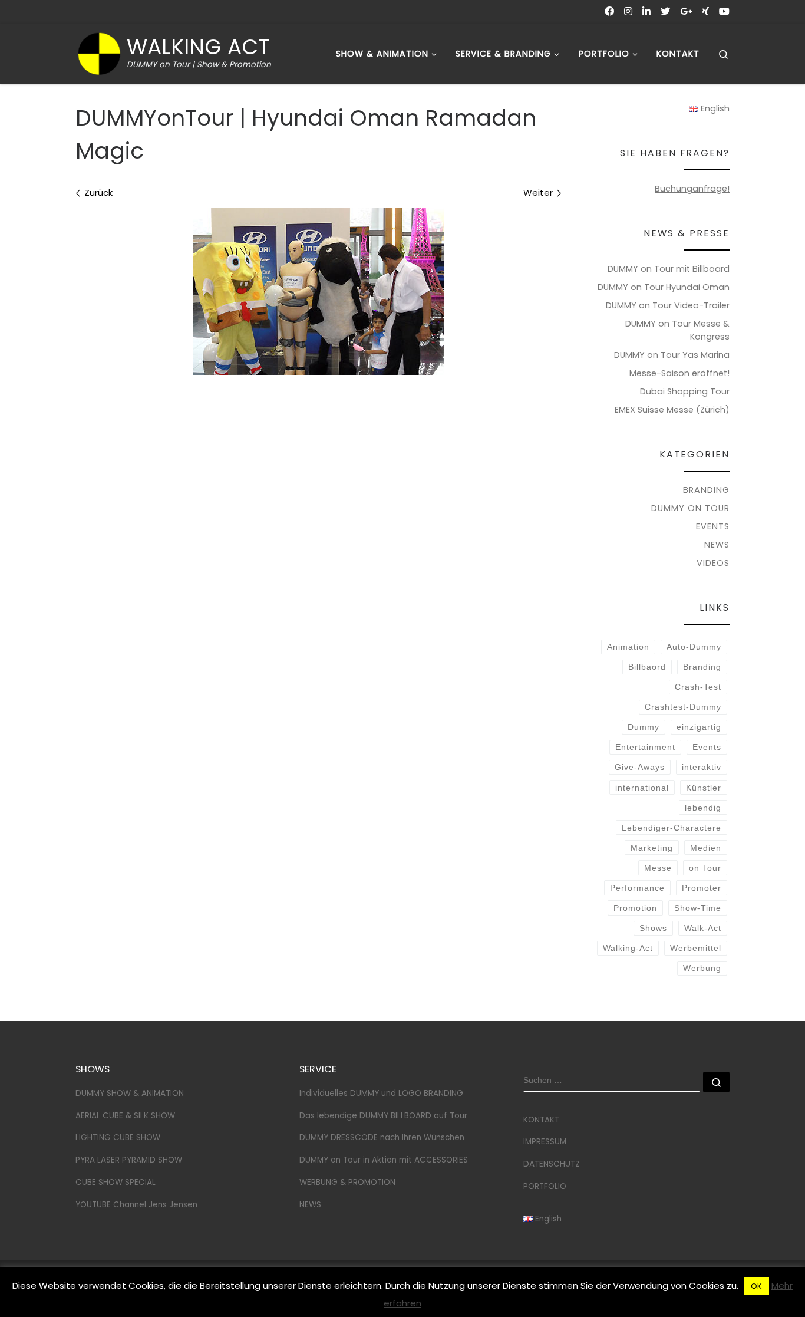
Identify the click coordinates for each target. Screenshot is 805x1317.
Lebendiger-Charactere (671, 827)
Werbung (702, 968)
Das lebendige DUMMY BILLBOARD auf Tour (383, 1115)
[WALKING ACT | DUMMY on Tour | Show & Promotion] (99, 52)
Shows (653, 928)
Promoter (701, 888)
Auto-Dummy (694, 646)
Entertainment (645, 747)
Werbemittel (695, 948)
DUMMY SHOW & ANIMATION (129, 1093)
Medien (705, 847)
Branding (702, 666)
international (642, 787)
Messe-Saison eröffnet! (679, 373)
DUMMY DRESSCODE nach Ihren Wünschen (381, 1137)
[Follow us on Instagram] (628, 11)
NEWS (717, 545)
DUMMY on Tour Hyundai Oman (664, 287)
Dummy (643, 727)
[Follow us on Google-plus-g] (686, 11)
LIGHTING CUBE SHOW (117, 1137)
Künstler (703, 787)
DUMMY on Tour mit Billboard (669, 269)
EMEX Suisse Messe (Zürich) (672, 410)
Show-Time (697, 908)
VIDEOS (713, 563)
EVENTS (713, 526)
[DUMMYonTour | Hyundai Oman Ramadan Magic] (318, 291)
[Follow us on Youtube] (724, 11)
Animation (628, 646)
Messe (658, 867)
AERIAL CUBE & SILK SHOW (125, 1115)
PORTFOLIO (544, 1186)
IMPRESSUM (544, 1141)
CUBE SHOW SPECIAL (115, 1182)
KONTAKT (541, 1119)
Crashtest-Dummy (683, 707)
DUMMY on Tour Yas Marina (672, 355)
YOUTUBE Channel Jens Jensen (136, 1204)
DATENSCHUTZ (551, 1164)
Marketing (652, 847)
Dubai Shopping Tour (685, 391)
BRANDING (706, 490)
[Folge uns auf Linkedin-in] (646, 11)
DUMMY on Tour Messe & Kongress (677, 330)
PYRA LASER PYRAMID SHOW (128, 1159)
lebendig (703, 807)
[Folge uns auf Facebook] (609, 11)
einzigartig (699, 727)
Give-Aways (640, 767)
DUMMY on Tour (690, 508)
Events (706, 747)
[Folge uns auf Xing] (705, 11)
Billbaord (647, 666)
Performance (637, 888)
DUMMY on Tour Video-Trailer (668, 305)
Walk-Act (702, 928)
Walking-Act (628, 948)
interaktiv (701, 767)
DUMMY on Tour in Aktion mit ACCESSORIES (383, 1159)
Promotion (635, 908)
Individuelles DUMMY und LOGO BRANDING (381, 1093)
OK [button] (756, 1286)
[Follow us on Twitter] (665, 11)
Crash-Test (698, 687)
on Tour (705, 867)
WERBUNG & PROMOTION (347, 1182)
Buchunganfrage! (692, 189)
